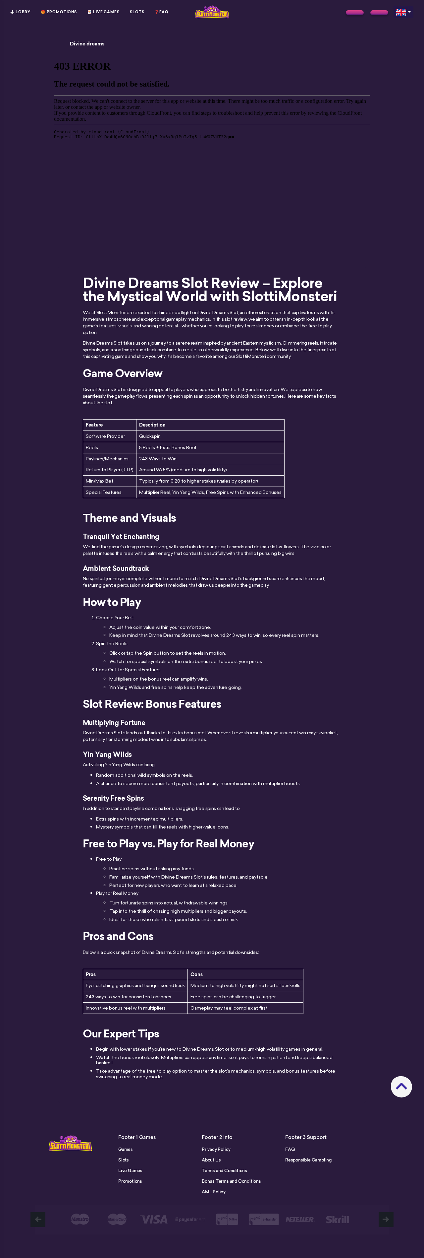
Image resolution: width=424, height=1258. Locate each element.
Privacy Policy (216, 1149)
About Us (211, 1160)
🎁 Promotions (59, 12)
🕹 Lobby (20, 12)
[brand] (355, 12)
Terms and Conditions (224, 1170)
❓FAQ (161, 12)
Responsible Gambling (308, 1160)
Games (125, 1149)
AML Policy (214, 1192)
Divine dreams (87, 43)
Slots (137, 12)
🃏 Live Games (103, 12)
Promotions (130, 1181)
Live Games (130, 1170)
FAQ (289, 1149)
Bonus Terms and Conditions (231, 1181)
